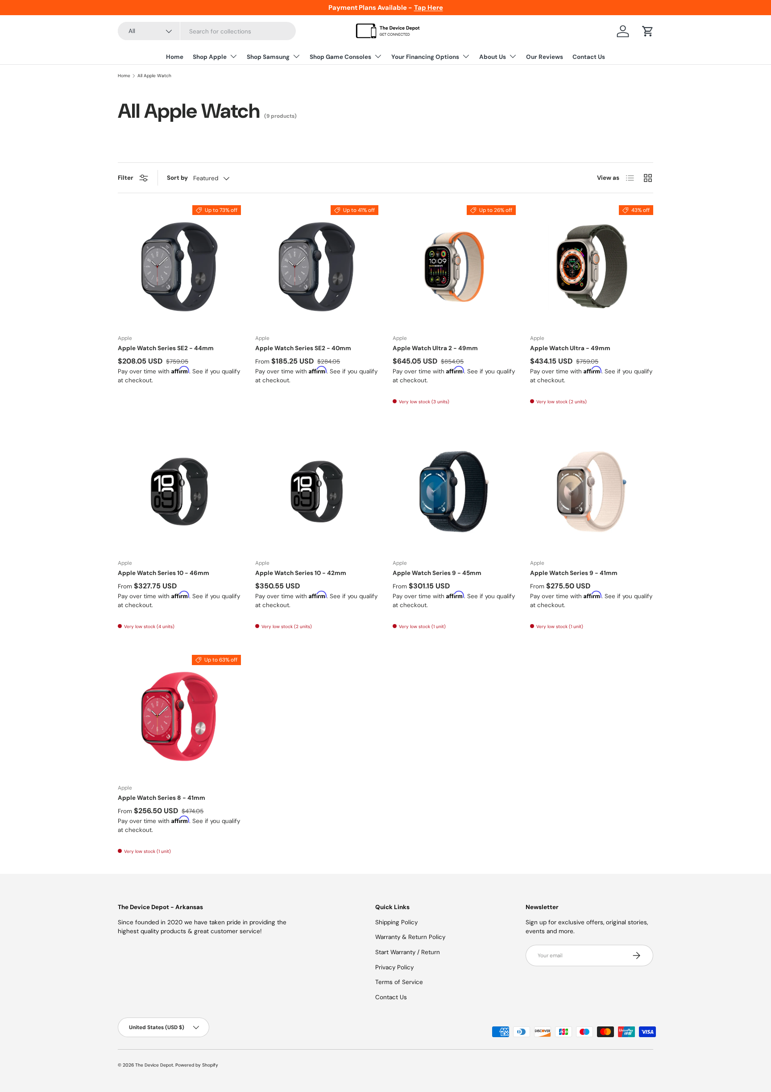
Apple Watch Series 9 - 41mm (574, 573)
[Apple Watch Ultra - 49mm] (591, 266)
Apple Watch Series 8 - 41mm (161, 798)
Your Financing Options (425, 57)
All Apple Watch (154, 76)
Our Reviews (544, 57)
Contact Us (588, 57)
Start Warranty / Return (407, 952)
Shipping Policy (396, 922)
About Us (492, 57)
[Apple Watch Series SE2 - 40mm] (316, 266)
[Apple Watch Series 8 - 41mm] (179, 716)
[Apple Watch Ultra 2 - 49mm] (454, 266)
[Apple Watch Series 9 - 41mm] (591, 491)
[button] (648, 31)
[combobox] (207, 31)
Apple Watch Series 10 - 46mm (163, 573)
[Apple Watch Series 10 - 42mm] (316, 491)
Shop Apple (210, 57)
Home (174, 57)
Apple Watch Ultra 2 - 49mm (435, 348)
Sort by (177, 178)
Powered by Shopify (196, 1065)
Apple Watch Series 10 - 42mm (300, 573)
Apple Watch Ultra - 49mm (570, 348)
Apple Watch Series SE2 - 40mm (303, 348)
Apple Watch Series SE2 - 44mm (166, 348)
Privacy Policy (394, 967)
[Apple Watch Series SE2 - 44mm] (179, 266)
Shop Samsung (268, 57)
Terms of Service (399, 982)
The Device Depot (154, 1065)
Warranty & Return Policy (410, 937)
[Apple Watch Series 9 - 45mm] (454, 491)
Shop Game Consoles (340, 57)
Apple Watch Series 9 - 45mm (437, 573)
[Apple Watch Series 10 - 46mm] (179, 491)
